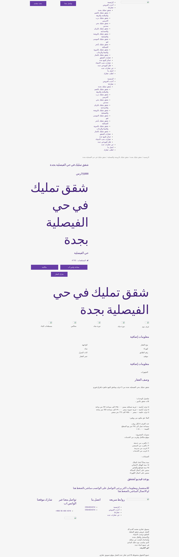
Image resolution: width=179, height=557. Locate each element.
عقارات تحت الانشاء (103, 63)
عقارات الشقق (105, 58)
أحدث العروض (108, 5)
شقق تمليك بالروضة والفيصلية (118, 157)
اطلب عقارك (109, 73)
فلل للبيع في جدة (104, 65)
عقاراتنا (111, 8)
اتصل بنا (110, 71)
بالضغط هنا (79, 488)
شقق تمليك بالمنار (101, 55)
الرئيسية (111, 2)
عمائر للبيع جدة (105, 60)
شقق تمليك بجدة (104, 10)
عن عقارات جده (107, 68)
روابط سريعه (117, 500)
